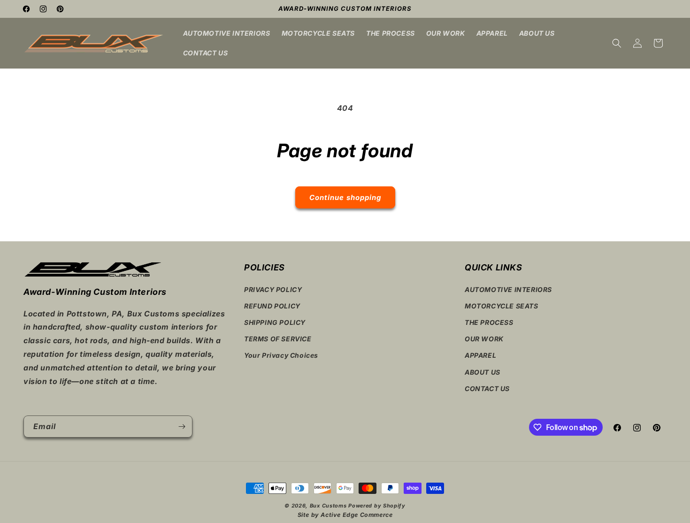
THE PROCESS (489, 322)
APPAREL (480, 355)
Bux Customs (328, 505)
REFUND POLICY (272, 306)
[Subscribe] (181, 426)
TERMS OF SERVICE (278, 339)
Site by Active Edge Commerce (345, 514)
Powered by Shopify (377, 505)
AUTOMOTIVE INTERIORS (508, 289)
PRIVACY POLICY (273, 289)
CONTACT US (487, 388)
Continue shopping (345, 197)
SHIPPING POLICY (275, 322)
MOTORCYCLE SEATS (501, 306)
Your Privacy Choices (281, 355)
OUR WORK (484, 339)
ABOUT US (482, 372)
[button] (616, 43)
